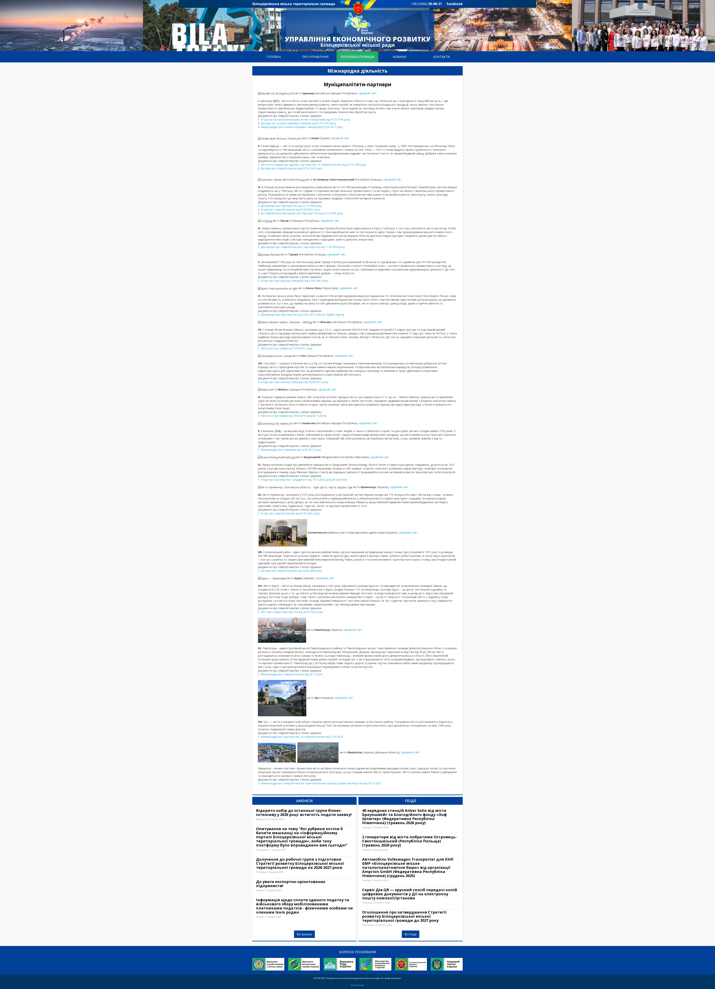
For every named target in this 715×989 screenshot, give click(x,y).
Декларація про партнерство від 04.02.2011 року (291, 314)
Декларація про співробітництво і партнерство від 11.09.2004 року (303, 247)
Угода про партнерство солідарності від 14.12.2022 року (296, 479)
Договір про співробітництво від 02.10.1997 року (291, 168)
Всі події (411, 934)
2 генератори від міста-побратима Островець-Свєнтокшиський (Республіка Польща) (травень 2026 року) (409, 841)
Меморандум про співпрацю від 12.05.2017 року (291, 449)
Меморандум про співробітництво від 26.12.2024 (291, 674)
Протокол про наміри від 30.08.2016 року (286, 415)
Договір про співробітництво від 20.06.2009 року (291, 570)
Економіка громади (357, 57)
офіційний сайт (367, 93)
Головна (273, 57)
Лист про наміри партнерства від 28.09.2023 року (292, 612)
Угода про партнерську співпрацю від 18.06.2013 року (294, 382)
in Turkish (319, 415)
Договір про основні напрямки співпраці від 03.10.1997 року (298, 123)
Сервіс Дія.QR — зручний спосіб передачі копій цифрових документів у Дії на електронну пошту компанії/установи (409, 894)
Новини (399, 57)
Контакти (441, 57)
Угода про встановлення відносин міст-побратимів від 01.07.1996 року (305, 119)
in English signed (333, 314)
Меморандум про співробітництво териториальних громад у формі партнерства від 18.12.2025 (321, 783)
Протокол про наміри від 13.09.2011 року (286, 348)
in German (339, 479)
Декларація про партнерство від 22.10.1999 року (291, 206)
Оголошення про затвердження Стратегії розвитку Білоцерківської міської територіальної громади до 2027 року (404, 916)
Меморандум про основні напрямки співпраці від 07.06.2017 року (302, 127)
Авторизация (357, 985)
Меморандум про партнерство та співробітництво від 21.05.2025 (302, 736)
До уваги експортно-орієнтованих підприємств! (290, 884)
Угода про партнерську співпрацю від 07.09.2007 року (294, 280)
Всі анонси (304, 934)
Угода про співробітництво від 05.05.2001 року (290, 209)
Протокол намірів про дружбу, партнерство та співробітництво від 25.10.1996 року (313, 164)
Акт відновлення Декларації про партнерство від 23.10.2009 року (302, 213)
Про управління (315, 57)
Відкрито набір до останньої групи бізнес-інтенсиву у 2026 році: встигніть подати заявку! (304, 812)
